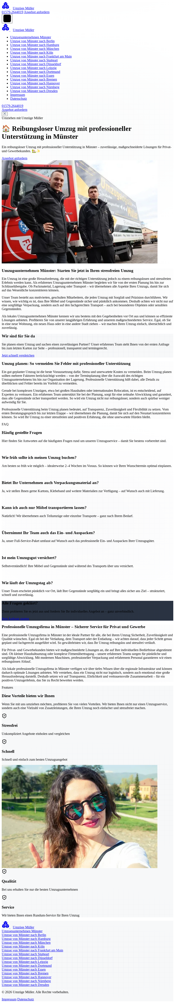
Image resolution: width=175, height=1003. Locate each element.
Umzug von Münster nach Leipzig (33, 68)
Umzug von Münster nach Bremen (33, 79)
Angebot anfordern (37, 12)
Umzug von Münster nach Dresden (34, 91)
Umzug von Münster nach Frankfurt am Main (41, 56)
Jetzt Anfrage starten (15, 618)
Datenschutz (18, 98)
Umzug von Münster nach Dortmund (35, 72)
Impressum (17, 95)
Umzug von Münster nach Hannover (35, 83)
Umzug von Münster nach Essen (32, 75)
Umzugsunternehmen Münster (30, 37)
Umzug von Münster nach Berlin (32, 41)
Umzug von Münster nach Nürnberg (34, 87)
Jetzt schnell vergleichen (18, 355)
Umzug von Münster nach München (34, 49)
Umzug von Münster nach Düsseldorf (35, 64)
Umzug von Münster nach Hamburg (34, 45)
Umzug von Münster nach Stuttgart (34, 60)
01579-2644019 (12, 12)
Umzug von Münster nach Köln (31, 52)
